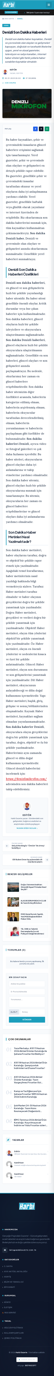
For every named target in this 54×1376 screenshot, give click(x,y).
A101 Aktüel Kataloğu (16, 1271)
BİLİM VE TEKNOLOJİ (13, 1282)
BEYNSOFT (31, 1365)
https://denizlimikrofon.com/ (26, 779)
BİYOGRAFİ (9, 1287)
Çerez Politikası (12, 1338)
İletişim (8, 1307)
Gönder (26, 1020)
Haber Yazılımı (28, 1360)
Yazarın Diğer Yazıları (26, 828)
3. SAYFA (8, 1266)
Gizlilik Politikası (13, 1328)
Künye (7, 1302)
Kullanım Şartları (14, 1333)
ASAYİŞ (7, 1277)
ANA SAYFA (9, 19)
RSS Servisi (10, 1313)
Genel (20, 19)
